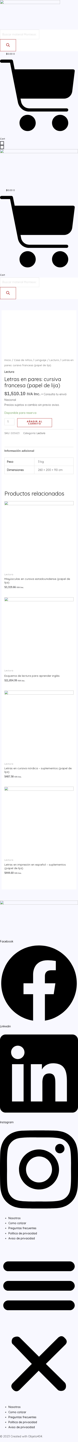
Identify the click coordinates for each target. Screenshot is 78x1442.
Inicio (7, 360)
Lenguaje (40, 360)
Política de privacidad (22, 1233)
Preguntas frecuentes (22, 1228)
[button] (39, 1325)
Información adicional (19, 450)
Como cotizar (17, 1223)
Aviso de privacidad (21, 1238)
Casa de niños (23, 360)
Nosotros (14, 1218)
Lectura (54, 360)
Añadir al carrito (35, 422)
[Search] (8, 45)
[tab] (39, 451)
